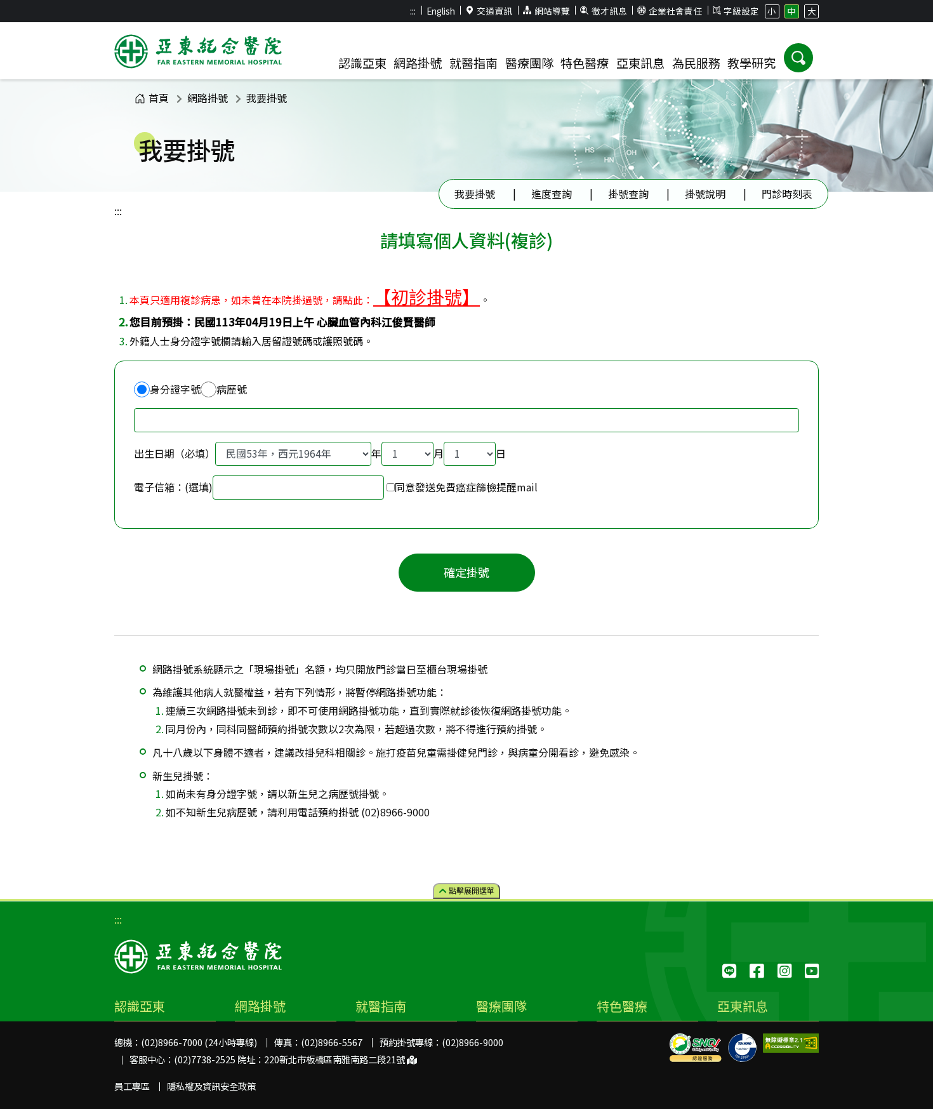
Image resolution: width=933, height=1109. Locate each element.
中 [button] (791, 10)
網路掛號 (207, 97)
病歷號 (231, 389)
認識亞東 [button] (362, 63)
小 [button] (771, 10)
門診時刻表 (787, 193)
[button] (798, 58)
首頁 (159, 97)
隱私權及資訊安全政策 (211, 1085)
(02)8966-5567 (331, 1042)
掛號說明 (705, 193)
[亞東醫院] (198, 53)
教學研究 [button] (751, 63)
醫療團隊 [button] (529, 63)
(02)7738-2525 (204, 1059)
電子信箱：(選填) (173, 487)
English (441, 10)
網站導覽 (552, 10)
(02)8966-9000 (472, 1042)
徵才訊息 (609, 10)
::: (413, 10)
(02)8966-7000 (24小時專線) (199, 1042)
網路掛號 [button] (418, 63)
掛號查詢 (628, 193)
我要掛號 (266, 97)
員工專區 (132, 1085)
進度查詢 (551, 193)
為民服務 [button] (696, 63)
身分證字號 (175, 389)
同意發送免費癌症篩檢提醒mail (466, 487)
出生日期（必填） (174, 453)
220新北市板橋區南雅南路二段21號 (335, 1059)
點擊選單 (470, 890)
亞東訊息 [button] (640, 63)
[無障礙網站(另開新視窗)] (791, 1043)
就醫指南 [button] (473, 63)
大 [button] (811, 10)
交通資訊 (494, 10)
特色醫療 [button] (584, 63)
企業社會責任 (675, 10)
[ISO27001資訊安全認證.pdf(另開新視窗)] (742, 1047)
